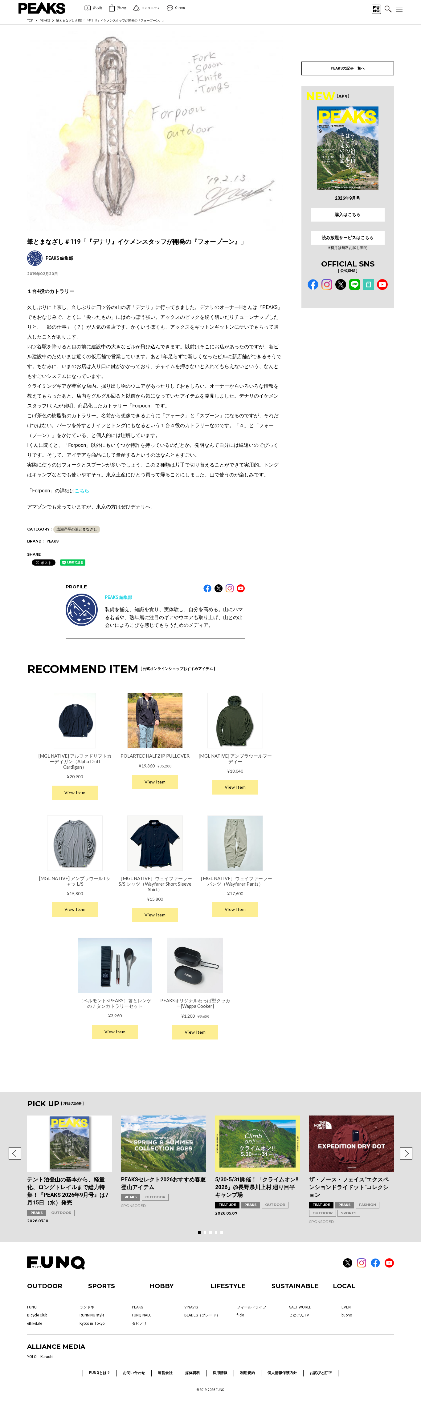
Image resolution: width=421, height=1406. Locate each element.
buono (346, 1315)
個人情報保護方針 (282, 1373)
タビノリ (139, 1323)
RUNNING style (92, 1315)
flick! (240, 1315)
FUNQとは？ (99, 1373)
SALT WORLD (300, 1307)
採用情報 (220, 1373)
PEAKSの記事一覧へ (348, 68)
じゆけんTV (299, 1315)
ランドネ (87, 1307)
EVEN (346, 1307)
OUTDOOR (61, 1213)
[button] (15, 1153)
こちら (82, 491)
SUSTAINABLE (295, 1286)
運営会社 (165, 1373)
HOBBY (161, 1286)
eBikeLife (34, 1323)
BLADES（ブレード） (202, 1315)
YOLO (32, 1357)
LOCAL (344, 1286)
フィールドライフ (251, 1307)
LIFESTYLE (228, 1286)
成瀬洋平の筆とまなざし (76, 529)
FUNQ (32, 1307)
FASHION (367, 1205)
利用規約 (247, 1373)
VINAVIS (191, 1307)
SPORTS (349, 1213)
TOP (30, 20)
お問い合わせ (134, 1373)
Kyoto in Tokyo (92, 1323)
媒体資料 (192, 1373)
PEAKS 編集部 (118, 597)
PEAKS (44, 20)
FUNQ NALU (142, 1315)
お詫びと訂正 (321, 1373)
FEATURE (227, 1205)
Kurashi (46, 1357)
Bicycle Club (37, 1315)
